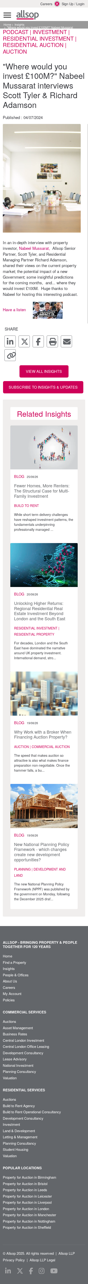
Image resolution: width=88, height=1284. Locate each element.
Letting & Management (20, 1136)
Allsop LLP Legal (42, 1259)
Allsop (27, 15)
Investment (11, 1124)
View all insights (44, 371)
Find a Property (14, 962)
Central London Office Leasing (26, 1046)
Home (7, 24)
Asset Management (18, 1027)
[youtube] (54, 1271)
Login (80, 3)
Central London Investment (23, 1040)
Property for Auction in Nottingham (29, 1221)
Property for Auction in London (26, 1208)
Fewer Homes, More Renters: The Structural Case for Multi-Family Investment (41, 490)
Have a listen (14, 309)
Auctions (9, 1021)
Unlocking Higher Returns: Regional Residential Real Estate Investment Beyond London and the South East (39, 610)
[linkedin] (10, 341)
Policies (9, 999)
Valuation (10, 1077)
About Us (10, 980)
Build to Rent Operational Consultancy (32, 1111)
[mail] (66, 341)
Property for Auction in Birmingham (29, 1177)
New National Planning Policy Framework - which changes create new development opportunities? (41, 852)
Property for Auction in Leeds (25, 1189)
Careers (44, 3)
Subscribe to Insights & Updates (43, 387)
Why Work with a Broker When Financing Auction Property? (42, 734)
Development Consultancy (23, 1052)
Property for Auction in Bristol (25, 1183)
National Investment (18, 1065)
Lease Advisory (15, 1058)
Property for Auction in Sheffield (27, 1227)
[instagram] (41, 1271)
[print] (52, 341)
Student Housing (15, 1149)
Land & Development (19, 1130)
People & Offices (16, 974)
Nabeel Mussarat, (34, 248)
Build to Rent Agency (19, 1105)
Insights (19, 24)
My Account (12, 993)
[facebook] (38, 341)
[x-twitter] (24, 341)
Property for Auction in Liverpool (27, 1202)
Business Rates (15, 1033)
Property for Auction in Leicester (27, 1196)
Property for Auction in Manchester (29, 1214)
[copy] (10, 355)
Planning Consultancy (19, 1071)
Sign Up (67, 3)
